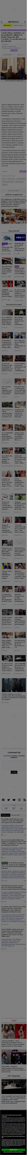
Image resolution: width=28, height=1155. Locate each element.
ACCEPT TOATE (13, 1149)
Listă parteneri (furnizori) (5, 1146)
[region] (13, 1132)
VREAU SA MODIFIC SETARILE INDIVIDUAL (13, 1152)
